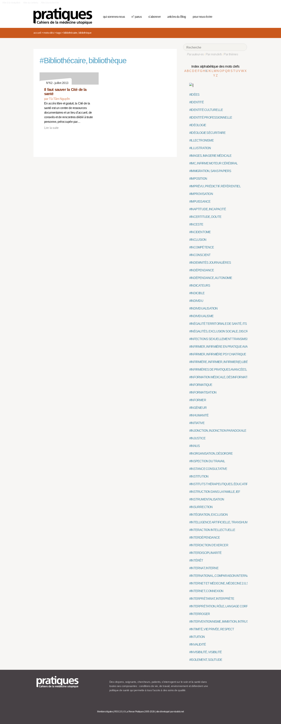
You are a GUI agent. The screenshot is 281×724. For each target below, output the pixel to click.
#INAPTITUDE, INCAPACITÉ (207, 209)
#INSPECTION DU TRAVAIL (207, 461)
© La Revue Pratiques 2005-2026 (139, 711)
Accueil (37, 32)
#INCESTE (196, 224)
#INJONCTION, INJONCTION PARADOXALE (217, 430)
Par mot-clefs (214, 54)
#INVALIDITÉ (197, 644)
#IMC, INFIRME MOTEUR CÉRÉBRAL (213, 163)
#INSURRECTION (201, 507)
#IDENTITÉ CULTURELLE (206, 110)
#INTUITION (197, 636)
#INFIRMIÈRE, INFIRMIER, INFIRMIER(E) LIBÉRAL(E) (223, 362)
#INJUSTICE (197, 438)
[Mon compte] (236, 16)
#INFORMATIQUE (200, 384)
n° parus (137, 16)
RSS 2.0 (118, 711)
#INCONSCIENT (199, 255)
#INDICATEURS (199, 285)
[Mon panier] (229, 16)
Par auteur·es (195, 54)
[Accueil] (64, 16)
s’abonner (154, 16)
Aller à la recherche (50, 2)
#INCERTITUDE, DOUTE (205, 216)
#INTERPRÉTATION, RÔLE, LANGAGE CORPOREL (222, 606)
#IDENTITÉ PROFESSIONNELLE (210, 117)
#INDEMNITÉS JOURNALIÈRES (210, 262)
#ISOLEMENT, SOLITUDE (205, 659)
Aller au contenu (30, 2)
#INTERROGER (199, 614)
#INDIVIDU (196, 300)
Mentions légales (105, 711)
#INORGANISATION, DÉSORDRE (211, 453)
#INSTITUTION (198, 476)
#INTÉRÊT (196, 560)
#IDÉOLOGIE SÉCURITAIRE (207, 132)
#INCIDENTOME (200, 232)
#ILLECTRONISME (201, 140)
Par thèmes (231, 54)
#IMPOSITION (198, 178)
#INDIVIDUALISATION (203, 308)
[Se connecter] (243, 16)
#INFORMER (197, 400)
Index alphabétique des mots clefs (215, 66)
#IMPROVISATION (201, 194)
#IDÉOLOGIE (197, 125)
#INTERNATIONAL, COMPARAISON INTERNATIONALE (225, 575)
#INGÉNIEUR (198, 407)
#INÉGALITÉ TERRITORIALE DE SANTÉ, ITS (218, 323)
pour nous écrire (202, 16)
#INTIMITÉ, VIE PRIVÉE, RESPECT (211, 629)
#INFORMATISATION (202, 392)
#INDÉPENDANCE (201, 270)
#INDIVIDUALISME (201, 316)
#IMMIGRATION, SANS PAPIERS (210, 171)
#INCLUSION (197, 239)
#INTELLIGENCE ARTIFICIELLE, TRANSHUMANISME (224, 522)
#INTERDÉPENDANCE (204, 537)
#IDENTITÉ (196, 102)
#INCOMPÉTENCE (201, 247)
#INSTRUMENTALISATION (206, 499)
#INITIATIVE (197, 423)
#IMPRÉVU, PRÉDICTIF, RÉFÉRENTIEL (215, 186)
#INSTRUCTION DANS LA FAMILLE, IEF (214, 491)
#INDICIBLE (197, 293)
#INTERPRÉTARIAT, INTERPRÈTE (211, 598)
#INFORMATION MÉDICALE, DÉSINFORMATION (220, 377)
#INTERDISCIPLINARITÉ (205, 552)
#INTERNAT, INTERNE (203, 568)
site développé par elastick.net (170, 711)
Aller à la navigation (11, 2)
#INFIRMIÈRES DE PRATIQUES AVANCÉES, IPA (220, 369)
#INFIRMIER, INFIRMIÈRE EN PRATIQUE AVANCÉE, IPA (225, 346)
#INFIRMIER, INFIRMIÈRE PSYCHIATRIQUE (217, 354)
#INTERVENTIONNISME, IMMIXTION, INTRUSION (221, 621)
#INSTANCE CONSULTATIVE (208, 468)
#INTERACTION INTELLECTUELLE (212, 530)
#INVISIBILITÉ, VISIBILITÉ (205, 652)
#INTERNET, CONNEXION (206, 591)
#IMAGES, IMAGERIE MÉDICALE (210, 155)
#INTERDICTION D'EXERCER (208, 545)
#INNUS (194, 446)
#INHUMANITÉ (199, 415)
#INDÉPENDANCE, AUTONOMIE (210, 278)
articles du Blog (176, 16)
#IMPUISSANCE (199, 201)
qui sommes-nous (114, 16)
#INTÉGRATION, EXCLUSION (208, 514)
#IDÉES (194, 94)
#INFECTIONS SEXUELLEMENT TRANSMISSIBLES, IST (225, 339)
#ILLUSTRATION (200, 148)
